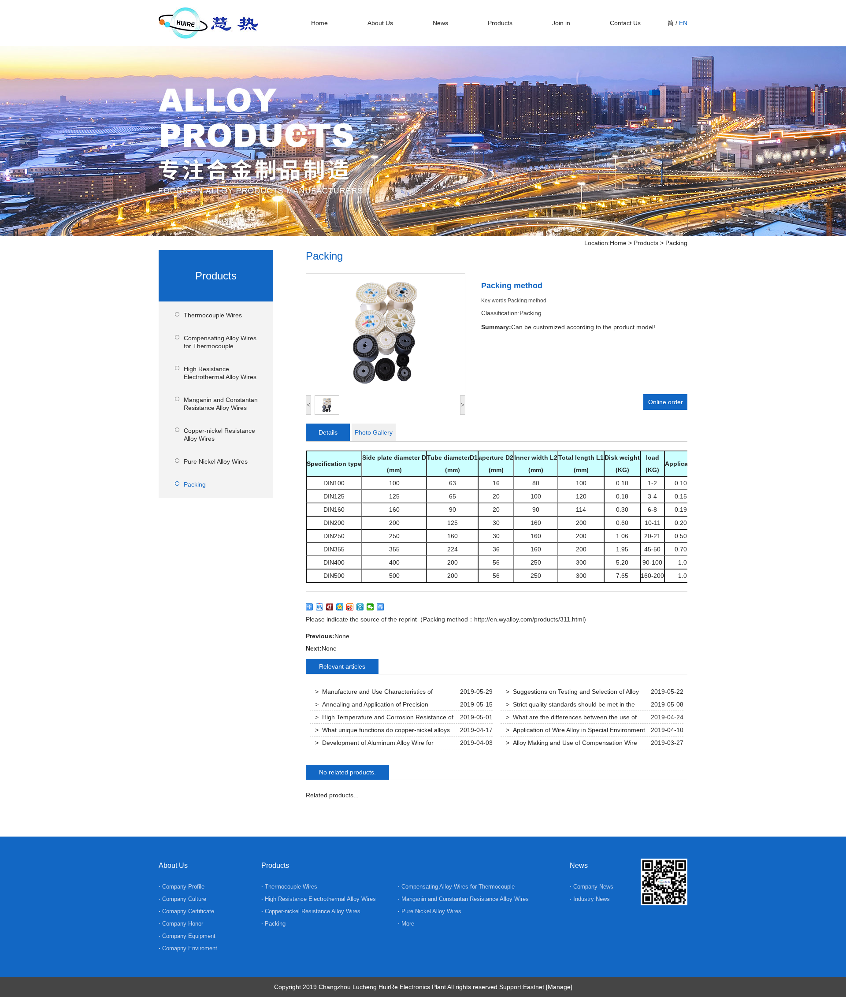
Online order (665, 401)
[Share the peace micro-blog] (330, 606)
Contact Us (625, 22)
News (440, 22)
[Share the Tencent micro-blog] (360, 606)
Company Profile (183, 886)
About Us (380, 22)
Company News (593, 886)
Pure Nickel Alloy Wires (216, 461)
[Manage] (559, 986)
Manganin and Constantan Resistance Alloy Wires (221, 403)
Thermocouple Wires (213, 315)
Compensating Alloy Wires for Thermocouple (220, 342)
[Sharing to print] (380, 606)
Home (319, 22)
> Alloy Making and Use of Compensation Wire (571, 742)
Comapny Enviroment (189, 948)
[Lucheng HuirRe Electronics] (208, 35)
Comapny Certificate (188, 911)
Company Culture (184, 899)
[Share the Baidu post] (319, 606)
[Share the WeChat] (370, 606)
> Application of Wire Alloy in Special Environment (575, 729)
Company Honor (182, 923)
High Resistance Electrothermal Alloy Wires (220, 372)
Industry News (591, 899)
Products (500, 22)
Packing (676, 242)
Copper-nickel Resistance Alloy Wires (219, 434)
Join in (561, 22)
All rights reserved (472, 986)
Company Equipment (188, 936)
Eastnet (533, 986)
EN (683, 22)
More (407, 923)
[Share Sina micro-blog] (350, 606)
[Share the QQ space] (340, 606)
